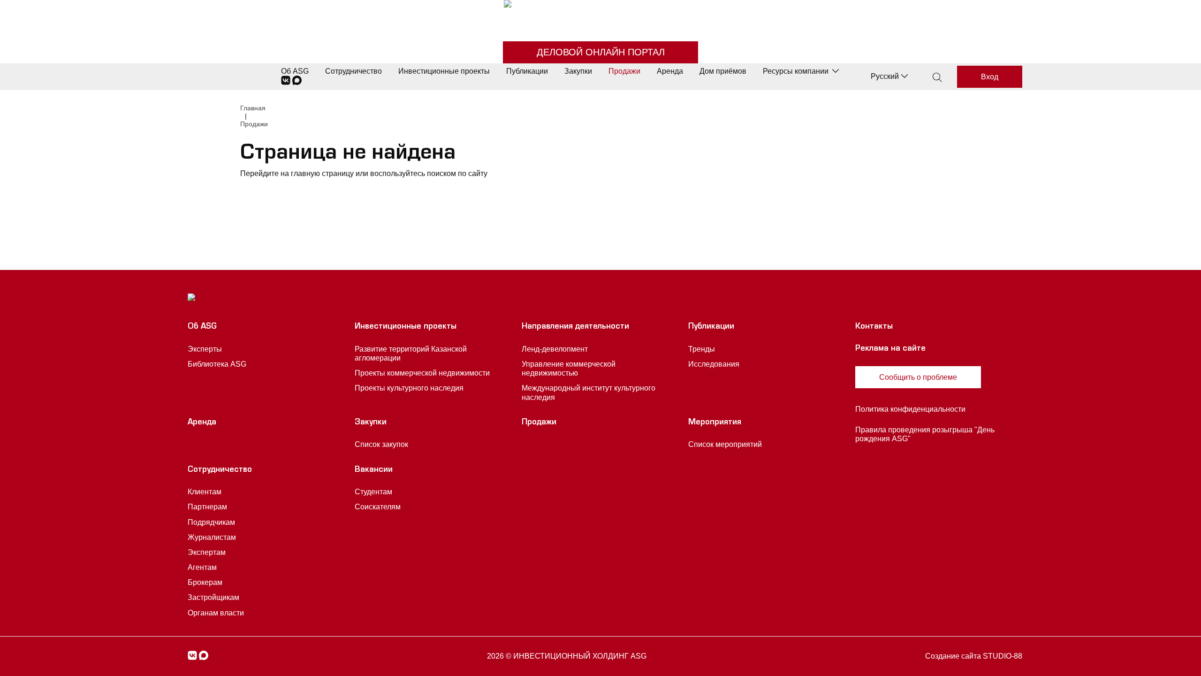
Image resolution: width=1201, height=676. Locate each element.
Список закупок (381, 444)
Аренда (670, 71)
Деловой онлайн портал (601, 52)
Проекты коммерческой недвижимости (422, 373)
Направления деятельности (575, 327)
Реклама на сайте (890, 349)
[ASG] (600, 14)
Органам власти (216, 613)
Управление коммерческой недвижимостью (569, 368)
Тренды (701, 349)
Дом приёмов (722, 71)
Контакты (874, 327)
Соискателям (378, 507)
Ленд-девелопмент (555, 349)
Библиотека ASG (217, 364)
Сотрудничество (353, 71)
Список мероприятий (725, 444)
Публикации (527, 71)
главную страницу (322, 173)
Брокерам (205, 582)
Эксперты (205, 349)
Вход (989, 77)
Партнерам (207, 507)
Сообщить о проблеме (918, 377)
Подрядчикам (211, 522)
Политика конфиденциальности (910, 409)
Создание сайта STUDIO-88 (973, 656)
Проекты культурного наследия (409, 388)
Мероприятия (714, 423)
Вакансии (374, 470)
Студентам (373, 492)
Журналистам (212, 537)
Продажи (624, 71)
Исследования (713, 364)
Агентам (202, 567)
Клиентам (204, 492)
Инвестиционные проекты (444, 71)
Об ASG (295, 71)
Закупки (578, 71)
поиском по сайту (457, 173)
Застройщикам (213, 597)
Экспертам (207, 552)
